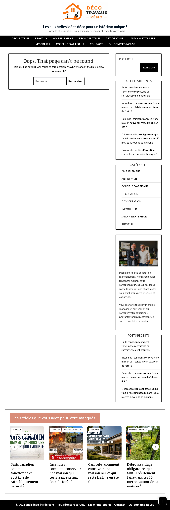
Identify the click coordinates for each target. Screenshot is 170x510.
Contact (96, 44)
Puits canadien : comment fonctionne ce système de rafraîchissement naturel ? (136, 91)
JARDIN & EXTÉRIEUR (142, 38)
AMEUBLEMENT (63, 38)
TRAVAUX (41, 38)
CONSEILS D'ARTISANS (135, 186)
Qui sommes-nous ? (122, 44)
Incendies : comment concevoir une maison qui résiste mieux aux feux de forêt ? (141, 107)
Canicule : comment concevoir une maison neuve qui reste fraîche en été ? (140, 122)
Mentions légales (99, 504)
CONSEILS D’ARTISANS (70, 44)
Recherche (126, 58)
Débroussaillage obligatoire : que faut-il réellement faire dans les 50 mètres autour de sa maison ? (140, 138)
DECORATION (20, 38)
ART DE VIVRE (115, 38)
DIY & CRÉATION (89, 38)
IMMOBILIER (42, 44)
